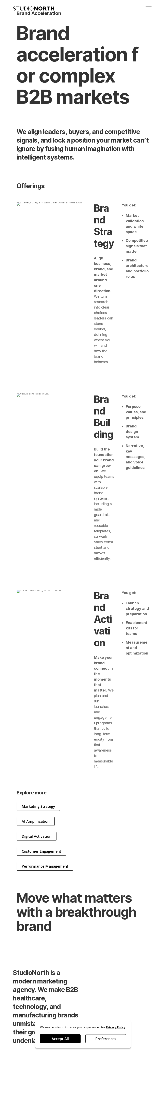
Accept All (60, 1038)
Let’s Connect (33, 943)
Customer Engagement (41, 851)
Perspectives (134, 973)
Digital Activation (36, 836)
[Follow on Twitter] (148, 1068)
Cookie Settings (26, 1085)
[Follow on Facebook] (130, 1068)
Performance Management (45, 866)
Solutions (97, 973)
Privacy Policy (25, 1078)
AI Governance (55, 1078)
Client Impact (94, 1005)
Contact (129, 993)
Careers (95, 983)
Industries (131, 983)
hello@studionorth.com (32, 1092)
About (93, 993)
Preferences (105, 1038)
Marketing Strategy (38, 806)
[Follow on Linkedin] (121, 1068)
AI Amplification (36, 821)
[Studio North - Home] (33, 8)
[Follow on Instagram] (139, 1068)
